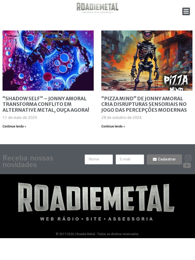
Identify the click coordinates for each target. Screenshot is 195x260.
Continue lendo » (14, 126)
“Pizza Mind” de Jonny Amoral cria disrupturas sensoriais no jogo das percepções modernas (144, 104)
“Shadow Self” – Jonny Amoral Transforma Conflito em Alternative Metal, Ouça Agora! (46, 104)
